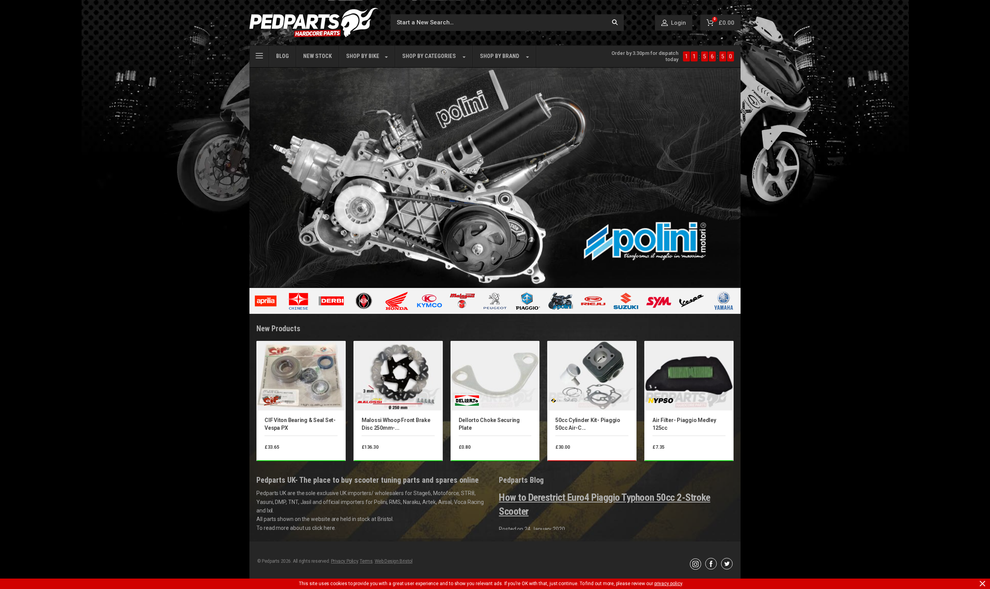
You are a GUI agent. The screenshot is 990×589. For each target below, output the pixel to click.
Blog (282, 56)
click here (323, 528)
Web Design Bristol (394, 561)
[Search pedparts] (615, 22)
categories (429, 56)
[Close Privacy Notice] (982, 583)
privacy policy (668, 583)
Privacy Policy (344, 561)
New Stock (317, 56)
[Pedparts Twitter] (727, 568)
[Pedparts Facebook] (711, 568)
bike (362, 56)
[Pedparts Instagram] (695, 568)
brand (499, 56)
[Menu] (259, 55)
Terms (366, 561)
